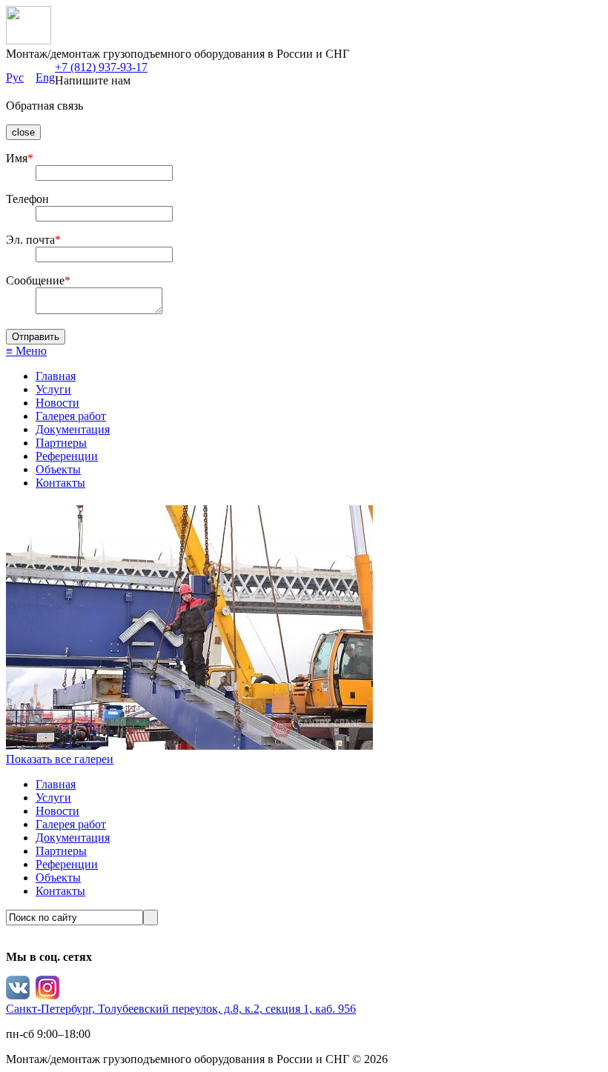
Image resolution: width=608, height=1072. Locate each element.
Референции (67, 456)
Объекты (58, 469)
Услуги (53, 389)
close (23, 132)
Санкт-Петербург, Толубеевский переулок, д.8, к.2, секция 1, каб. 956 (181, 1008)
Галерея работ (71, 416)
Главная (56, 376)
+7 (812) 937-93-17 (101, 67)
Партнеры (61, 442)
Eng (45, 77)
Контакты (60, 482)
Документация (73, 429)
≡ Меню (26, 350)
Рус (15, 77)
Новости (57, 402)
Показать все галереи (59, 759)
